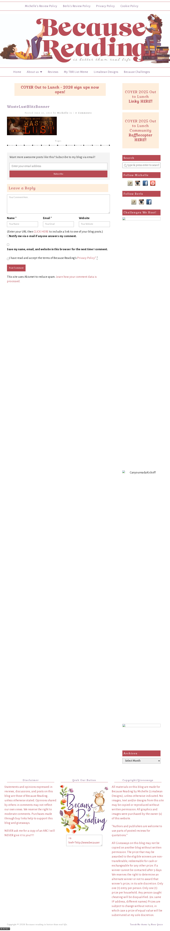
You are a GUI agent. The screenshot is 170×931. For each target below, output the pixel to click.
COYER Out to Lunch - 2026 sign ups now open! (60, 89)
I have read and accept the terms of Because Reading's (53, 258)
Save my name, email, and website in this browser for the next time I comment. (57, 249)
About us (33, 72)
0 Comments (83, 112)
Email (47, 218)
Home (17, 72)
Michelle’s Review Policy (41, 6)
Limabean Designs (106, 72)
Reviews (53, 72)
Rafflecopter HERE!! (140, 137)
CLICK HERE (41, 231)
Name (12, 218)
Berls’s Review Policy (77, 6)
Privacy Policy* (86, 258)
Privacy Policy (105, 6)
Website (84, 218)
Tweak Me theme (138, 924)
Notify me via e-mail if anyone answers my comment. (43, 236)
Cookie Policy (129, 6)
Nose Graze (157, 924)
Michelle (63, 112)
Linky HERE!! (141, 101)
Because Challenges (137, 72)
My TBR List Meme (76, 72)
